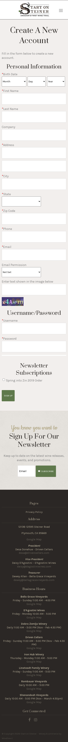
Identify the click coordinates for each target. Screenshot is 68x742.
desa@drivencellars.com (34, 552)
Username (10, 321)
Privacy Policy (34, 512)
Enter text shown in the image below (27, 281)
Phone (7, 229)
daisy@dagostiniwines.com (34, 566)
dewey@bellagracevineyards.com (34, 580)
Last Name (10, 109)
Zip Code (8, 211)
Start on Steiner (34, 9)
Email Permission (14, 265)
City (5, 176)
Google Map (34, 539)
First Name (10, 91)
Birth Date (9, 74)
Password (9, 339)
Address (8, 145)
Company (8, 127)
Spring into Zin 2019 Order (24, 380)
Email (6, 247)
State (6, 194)
